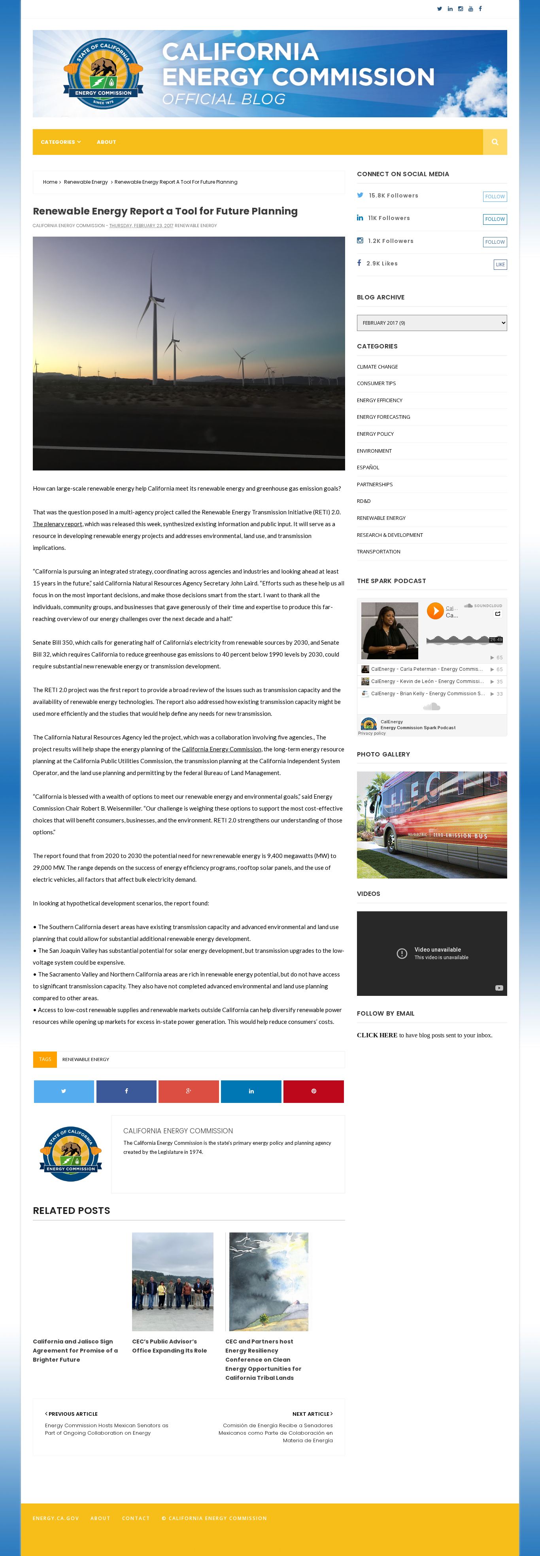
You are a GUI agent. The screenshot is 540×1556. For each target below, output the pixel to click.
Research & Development (390, 534)
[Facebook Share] (126, 1091)
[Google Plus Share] (189, 1091)
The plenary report (57, 523)
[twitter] (439, 9)
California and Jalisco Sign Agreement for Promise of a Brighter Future (75, 1351)
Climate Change (377, 366)
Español (368, 467)
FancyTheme (362, 1550)
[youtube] (470, 9)
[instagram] (460, 9)
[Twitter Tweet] (64, 1091)
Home (50, 182)
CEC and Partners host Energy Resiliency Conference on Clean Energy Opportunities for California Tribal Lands (263, 1360)
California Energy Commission (221, 749)
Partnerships (375, 484)
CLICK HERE (377, 1035)
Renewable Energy (86, 182)
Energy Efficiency (379, 400)
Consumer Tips (376, 383)
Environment (374, 450)
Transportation (378, 551)
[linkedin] (450, 9)
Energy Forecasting (383, 416)
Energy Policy (375, 433)
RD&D (364, 500)
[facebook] (480, 9)
